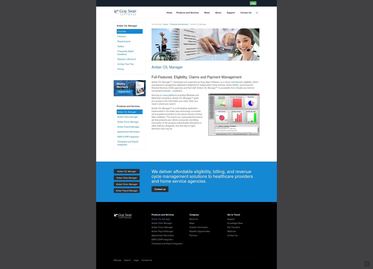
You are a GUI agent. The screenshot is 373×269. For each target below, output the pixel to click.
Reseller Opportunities (199, 231)
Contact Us (245, 12)
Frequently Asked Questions (125, 53)
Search (127, 260)
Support (231, 12)
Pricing (120, 69)
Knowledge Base (235, 223)
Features (121, 36)
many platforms (170, 95)
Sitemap (117, 260)
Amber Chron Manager (128, 121)
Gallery (120, 46)
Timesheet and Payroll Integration (127, 143)
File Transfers (233, 227)
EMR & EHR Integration (128, 136)
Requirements (123, 41)
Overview (121, 31)
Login (253, 3)
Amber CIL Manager (126, 111)
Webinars (231, 231)
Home (169, 12)
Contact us (160, 189)
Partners (193, 235)
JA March (123, 216)
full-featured (236, 81)
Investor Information (198, 227)
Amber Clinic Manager (127, 116)
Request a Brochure (126, 59)
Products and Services (187, 12)
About (218, 12)
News (207, 12)
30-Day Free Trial (125, 64)
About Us (193, 219)
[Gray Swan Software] (125, 12)
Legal (136, 260)
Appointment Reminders (128, 131)
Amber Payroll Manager (128, 126)
